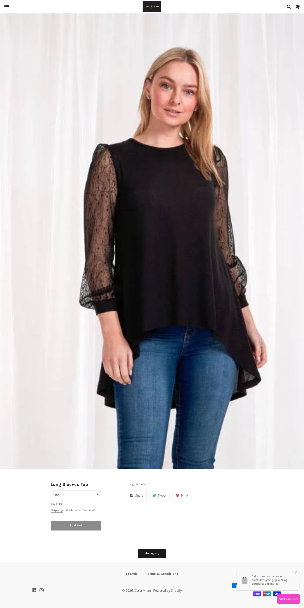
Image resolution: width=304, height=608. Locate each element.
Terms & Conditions (162, 574)
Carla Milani (143, 590)
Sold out (76, 525)
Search (131, 574)
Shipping (57, 510)
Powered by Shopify (167, 590)
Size (56, 495)
